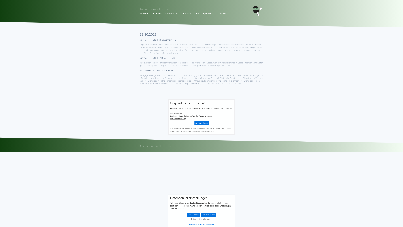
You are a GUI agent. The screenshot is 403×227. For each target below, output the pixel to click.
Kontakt (221, 13)
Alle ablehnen (193, 215)
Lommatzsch (190, 13)
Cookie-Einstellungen (201, 219)
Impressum (153, 9)
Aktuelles (157, 13)
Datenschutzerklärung (178, 119)
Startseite (143, 9)
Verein (143, 13)
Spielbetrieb (171, 13)
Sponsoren (208, 13)
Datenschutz (164, 9)
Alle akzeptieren (202, 123)
